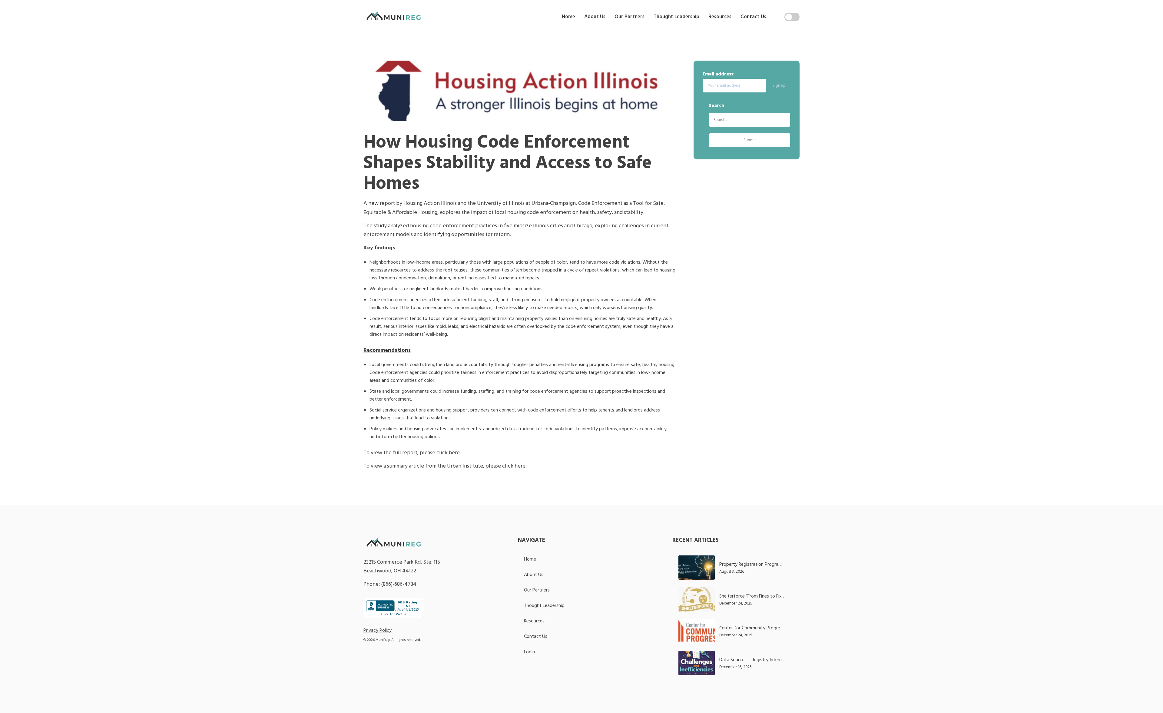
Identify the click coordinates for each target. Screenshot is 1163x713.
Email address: (718, 74)
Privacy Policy (377, 631)
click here (448, 452)
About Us (594, 17)
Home (568, 17)
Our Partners (629, 17)
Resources (719, 17)
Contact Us (753, 17)
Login (529, 652)
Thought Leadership (676, 17)
